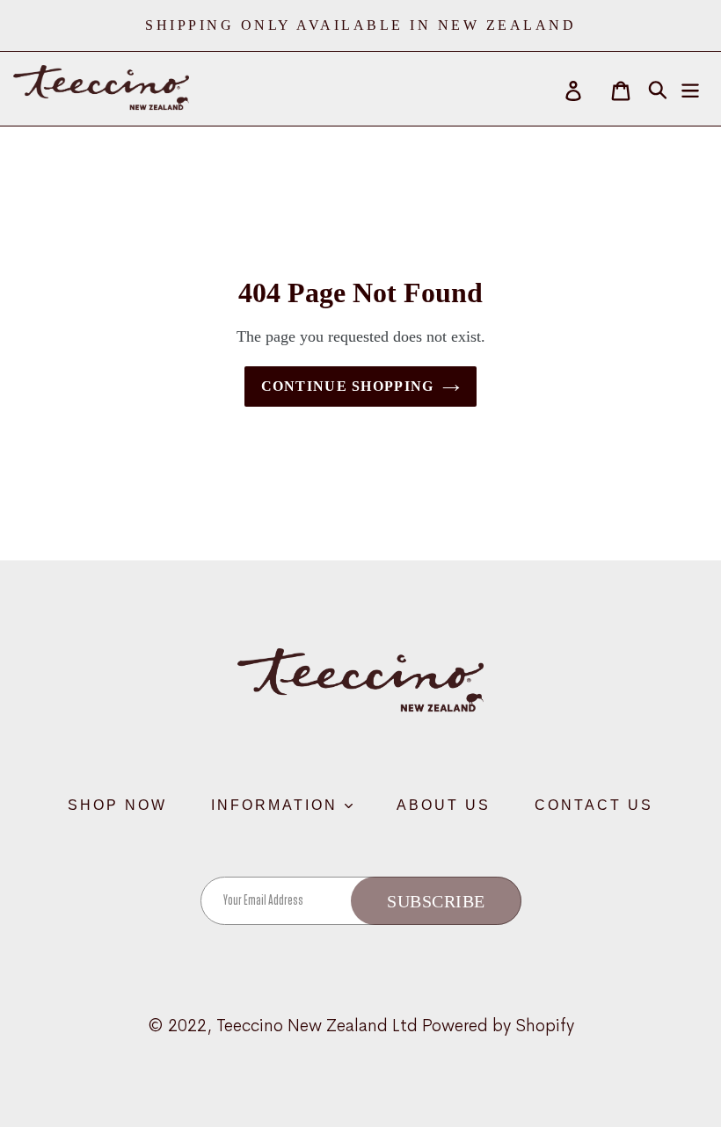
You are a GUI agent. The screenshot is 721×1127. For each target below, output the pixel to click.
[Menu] (691, 88)
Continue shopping (347, 386)
